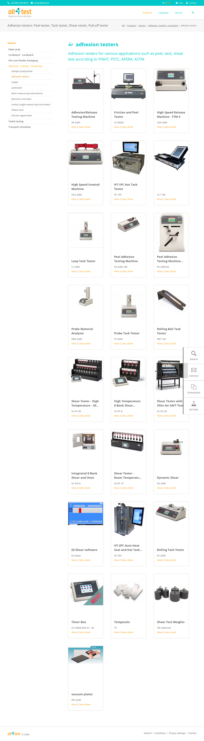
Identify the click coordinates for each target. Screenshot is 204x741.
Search (193, 13)
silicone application (21, 115)
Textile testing (15, 121)
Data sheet (84, 126)
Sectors (11, 42)
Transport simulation (19, 126)
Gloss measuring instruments (27, 93)
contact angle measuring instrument (30, 104)
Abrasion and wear (21, 98)
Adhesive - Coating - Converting (25, 66)
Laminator (16, 87)
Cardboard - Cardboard (20, 54)
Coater (14, 82)
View (73, 126)
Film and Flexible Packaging (23, 60)
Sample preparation (22, 71)
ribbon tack (17, 109)
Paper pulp (14, 49)
